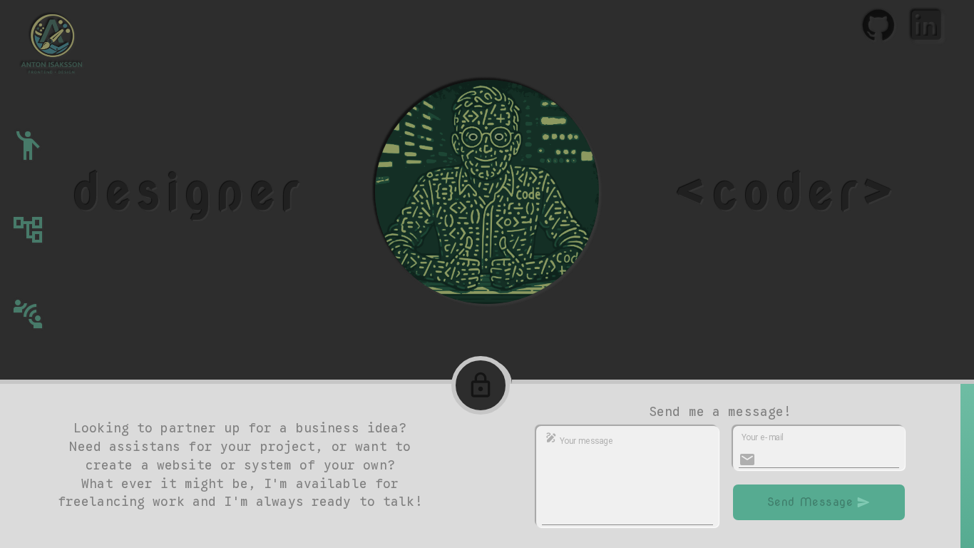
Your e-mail (763, 437)
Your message (585, 441)
